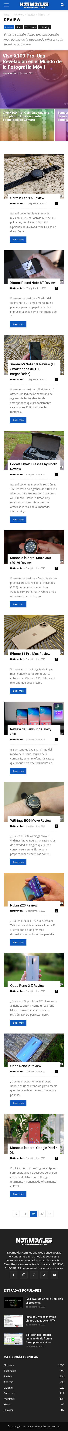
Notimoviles (9, 73)
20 (42, 1213)
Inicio (6, 14)
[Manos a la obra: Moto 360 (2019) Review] (34, 547)
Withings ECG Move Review (30, 820)
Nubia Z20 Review (23, 905)
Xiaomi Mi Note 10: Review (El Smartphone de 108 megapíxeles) (32, 369)
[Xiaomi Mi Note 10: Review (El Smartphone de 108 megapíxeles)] (34, 355)
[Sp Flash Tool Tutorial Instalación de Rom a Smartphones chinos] (13, 1339)
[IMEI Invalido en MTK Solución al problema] (13, 1302)
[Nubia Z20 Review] (34, 889)
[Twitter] (44, 1275)
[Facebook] (13, 1275)
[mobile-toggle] (6, 5)
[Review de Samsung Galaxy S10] (34, 718)
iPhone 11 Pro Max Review (30, 654)
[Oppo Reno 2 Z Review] (34, 970)
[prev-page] (16, 1214)
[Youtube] (54, 1275)
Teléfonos (18, 14)
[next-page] (50, 1214)
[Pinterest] (34, 1275)
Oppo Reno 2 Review (25, 1066)
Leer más (18, 239)
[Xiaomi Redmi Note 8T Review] (34, 267)
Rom (19, 27)
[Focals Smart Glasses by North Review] (34, 450)
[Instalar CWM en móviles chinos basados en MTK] (13, 1321)
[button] (62, 5)
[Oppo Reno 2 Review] (34, 1050)
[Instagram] (24, 1275)
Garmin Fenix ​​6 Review (27, 198)
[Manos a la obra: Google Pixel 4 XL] (34, 1134)
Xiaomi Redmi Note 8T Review (33, 283)
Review (31, 14)
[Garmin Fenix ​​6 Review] (34, 176)
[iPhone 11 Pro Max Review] (34, 635)
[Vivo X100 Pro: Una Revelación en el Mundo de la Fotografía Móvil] (34, 79)
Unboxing (44, 27)
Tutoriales (30, 27)
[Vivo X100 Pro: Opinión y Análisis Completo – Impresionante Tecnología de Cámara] (27, 129)
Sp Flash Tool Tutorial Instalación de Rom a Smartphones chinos (39, 1338)
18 (24, 1213)
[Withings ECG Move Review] (34, 802)
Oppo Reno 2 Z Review (27, 986)
